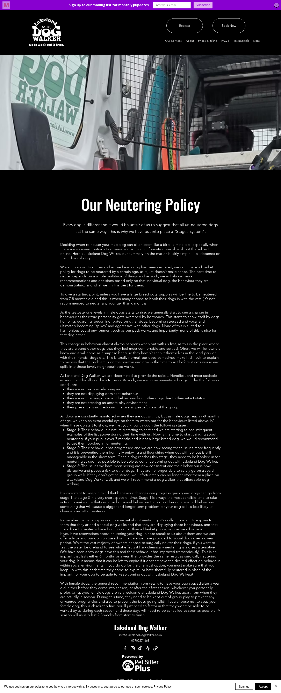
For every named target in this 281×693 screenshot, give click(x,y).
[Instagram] (132, 648)
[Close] (276, 686)
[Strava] (148, 648)
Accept (263, 686)
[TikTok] (140, 648)
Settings (244, 686)
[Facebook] (125, 648)
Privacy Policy (163, 686)
